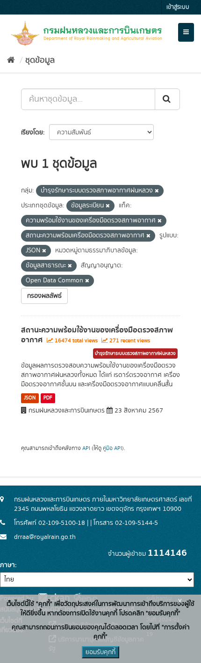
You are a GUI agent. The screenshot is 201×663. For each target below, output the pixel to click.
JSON (30, 398)
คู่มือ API (112, 448)
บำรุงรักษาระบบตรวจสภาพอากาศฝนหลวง (135, 353)
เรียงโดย (32, 132)
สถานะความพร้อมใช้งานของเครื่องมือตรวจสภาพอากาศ (97, 335)
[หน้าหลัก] (11, 60)
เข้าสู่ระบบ (177, 7)
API (86, 448)
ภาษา (7, 565)
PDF (47, 398)
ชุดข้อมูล (40, 60)
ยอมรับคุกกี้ (100, 652)
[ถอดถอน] (157, 191)
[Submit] (167, 99)
